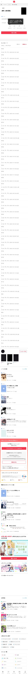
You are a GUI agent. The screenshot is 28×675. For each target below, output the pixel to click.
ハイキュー (23, 639)
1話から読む (14, 32)
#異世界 (10, 536)
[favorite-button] (9, 26)
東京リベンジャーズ (15, 641)
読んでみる (14, 558)
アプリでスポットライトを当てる (14, 448)
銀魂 (10, 644)
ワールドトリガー (6, 639)
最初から (18, 44)
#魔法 (5, 536)
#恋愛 (2, 536)
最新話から (25, 44)
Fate (12, 647)
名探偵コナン (5, 647)
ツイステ (15, 639)
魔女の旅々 (5, 641)
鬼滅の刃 (4, 644)
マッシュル (16, 644)
